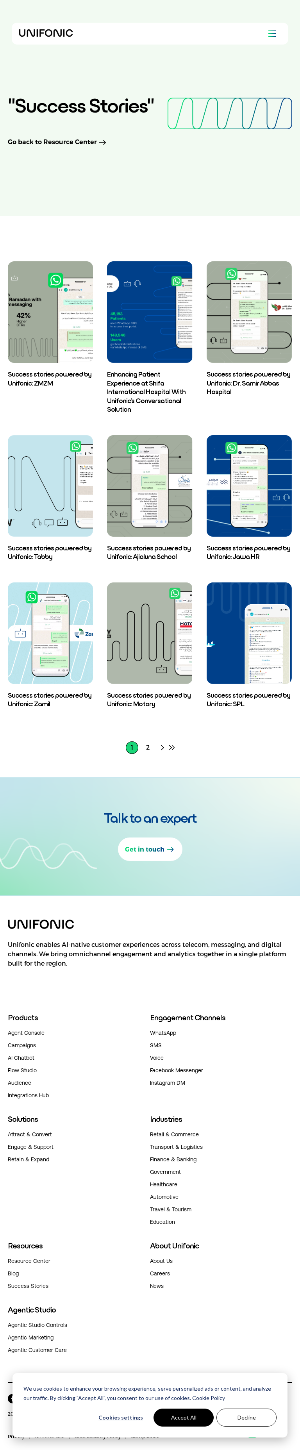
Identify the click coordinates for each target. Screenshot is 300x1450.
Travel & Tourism (170, 1209)
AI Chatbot (21, 1058)
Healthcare (163, 1184)
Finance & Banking (173, 1159)
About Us (161, 1261)
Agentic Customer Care (37, 1350)
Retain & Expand (28, 1159)
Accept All (183, 1417)
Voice (157, 1058)
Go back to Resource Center (52, 142)
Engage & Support (31, 1147)
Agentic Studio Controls (37, 1325)
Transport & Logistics (176, 1147)
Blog (13, 1273)
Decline (247, 1417)
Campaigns (22, 1045)
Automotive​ (164, 1197)
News (157, 1286)
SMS (156, 1045)
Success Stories (28, 1286)
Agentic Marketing (31, 1337)
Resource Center (29, 1261)
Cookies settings (120, 1417)
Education (162, 1222)
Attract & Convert (30, 1134)
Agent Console (26, 1033)
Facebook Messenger (176, 1070)
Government (165, 1172)
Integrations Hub (28, 1095)
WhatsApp (163, 1033)
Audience (19, 1083)
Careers (160, 1273)
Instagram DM (167, 1083)
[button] (150, 962)
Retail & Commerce (174, 1134)
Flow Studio (22, 1070)
